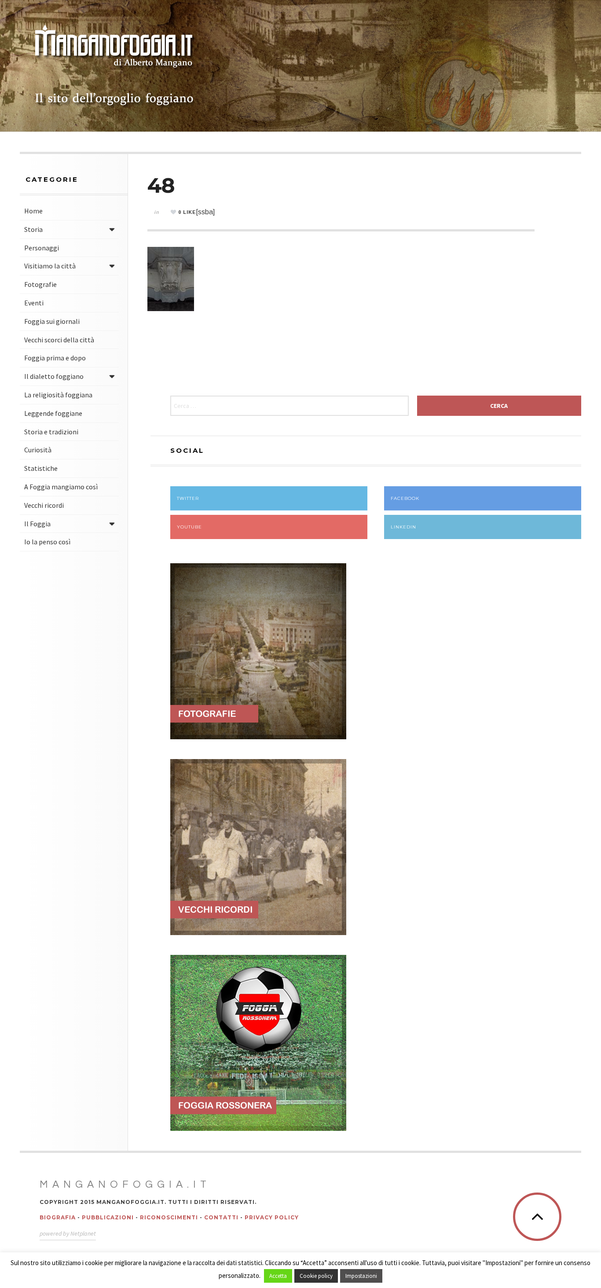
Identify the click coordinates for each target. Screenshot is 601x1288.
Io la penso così (47, 541)
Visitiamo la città (50, 265)
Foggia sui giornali (52, 321)
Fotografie (40, 284)
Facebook (405, 498)
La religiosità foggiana (58, 394)
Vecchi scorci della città (59, 339)
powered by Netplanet (68, 1233)
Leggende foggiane (53, 413)
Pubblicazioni (108, 1217)
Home (33, 210)
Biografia (58, 1217)
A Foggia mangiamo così (61, 486)
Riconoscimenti (169, 1217)
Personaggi (41, 247)
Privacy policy (272, 1217)
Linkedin (403, 527)
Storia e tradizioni (51, 431)
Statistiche (41, 468)
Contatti (221, 1217)
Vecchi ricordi (44, 505)
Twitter (188, 498)
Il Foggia (37, 523)
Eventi (34, 302)
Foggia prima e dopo (55, 357)
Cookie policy (316, 1276)
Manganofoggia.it (125, 1184)
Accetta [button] (278, 1276)
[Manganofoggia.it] (114, 66)
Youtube (189, 527)
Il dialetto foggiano (54, 376)
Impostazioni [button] (361, 1276)
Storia (33, 229)
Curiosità (37, 449)
